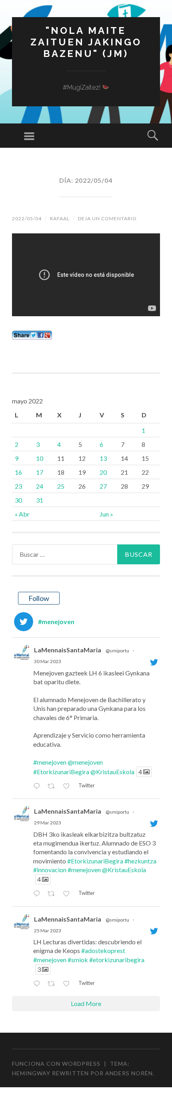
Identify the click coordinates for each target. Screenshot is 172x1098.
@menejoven (85, 762)
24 (39, 486)
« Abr (22, 514)
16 (18, 472)
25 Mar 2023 (47, 931)
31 (39, 500)
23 (18, 486)
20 (103, 472)
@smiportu (117, 651)
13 (103, 458)
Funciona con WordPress (56, 1063)
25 (60, 486)
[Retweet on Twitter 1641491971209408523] (53, 786)
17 (39, 472)
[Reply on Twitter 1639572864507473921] (38, 984)
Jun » (106, 514)
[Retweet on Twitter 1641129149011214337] (53, 894)
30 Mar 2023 (47, 661)
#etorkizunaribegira (116, 959)
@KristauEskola (112, 771)
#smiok (78, 959)
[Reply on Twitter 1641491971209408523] (38, 786)
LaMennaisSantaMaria (67, 650)
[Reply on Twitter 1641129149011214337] (38, 894)
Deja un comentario (107, 218)
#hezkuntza (140, 861)
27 (103, 486)
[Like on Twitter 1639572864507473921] (68, 984)
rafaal (60, 218)
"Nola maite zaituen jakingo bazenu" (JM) (86, 42)
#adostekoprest (103, 950)
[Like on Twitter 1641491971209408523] (68, 786)
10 (39, 458)
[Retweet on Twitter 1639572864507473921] (53, 984)
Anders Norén (129, 1073)
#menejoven (49, 762)
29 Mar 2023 (47, 823)
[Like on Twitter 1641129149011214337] (68, 894)
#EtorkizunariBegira (61, 771)
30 (18, 500)
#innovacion (49, 869)
